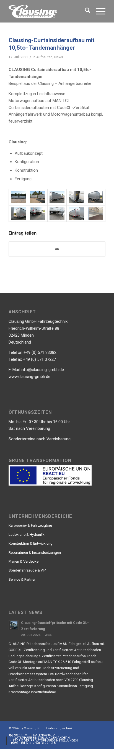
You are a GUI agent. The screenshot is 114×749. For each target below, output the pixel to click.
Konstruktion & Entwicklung (31, 543)
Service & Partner (22, 579)
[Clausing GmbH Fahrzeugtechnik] (47, 11)
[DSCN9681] (18, 197)
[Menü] (97, 11)
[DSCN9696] (57, 213)
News (58, 57)
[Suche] (84, 11)
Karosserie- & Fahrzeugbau (30, 525)
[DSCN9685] (95, 197)
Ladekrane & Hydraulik (27, 534)
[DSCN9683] (76, 197)
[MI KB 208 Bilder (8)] (95, 213)
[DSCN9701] (76, 213)
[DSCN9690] (37, 213)
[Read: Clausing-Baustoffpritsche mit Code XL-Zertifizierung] (14, 625)
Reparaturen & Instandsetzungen (35, 552)
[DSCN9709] (37, 197)
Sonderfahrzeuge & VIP (27, 570)
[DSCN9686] (18, 213)
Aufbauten (44, 57)
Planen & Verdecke (23, 561)
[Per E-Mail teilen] (57, 249)
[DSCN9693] (57, 197)
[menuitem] (84, 11)
